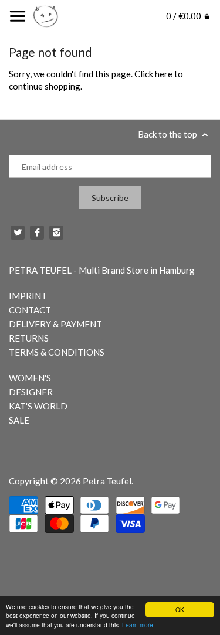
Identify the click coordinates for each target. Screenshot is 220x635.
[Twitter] (18, 233)
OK (179, 609)
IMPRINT (28, 296)
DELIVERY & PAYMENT (55, 324)
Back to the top (168, 134)
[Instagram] (56, 233)
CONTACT (30, 310)
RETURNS (29, 338)
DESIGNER (31, 392)
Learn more (137, 624)
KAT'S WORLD (38, 406)
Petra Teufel (107, 481)
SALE (19, 420)
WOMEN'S (30, 378)
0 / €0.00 (184, 16)
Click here (153, 74)
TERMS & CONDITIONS (56, 352)
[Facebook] (37, 233)
